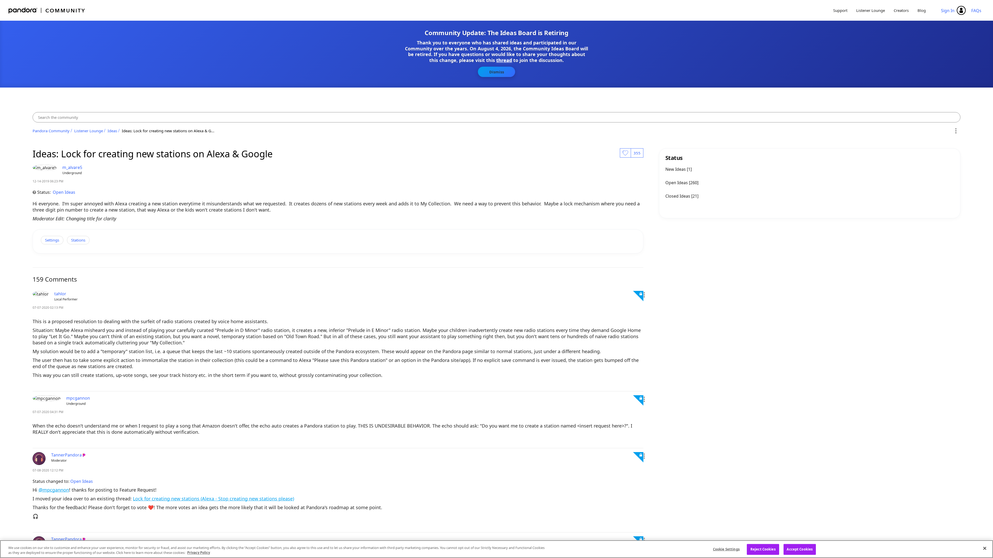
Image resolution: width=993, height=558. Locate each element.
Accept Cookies (800, 549)
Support (840, 10)
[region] (496, 549)
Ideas (112, 130)
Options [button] (955, 131)
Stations (78, 240)
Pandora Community (47, 10)
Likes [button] (625, 153)
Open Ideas (64, 192)
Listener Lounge (870, 10)
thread (504, 60)
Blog (921, 10)
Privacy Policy (198, 552)
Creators (901, 10)
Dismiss (496, 71)
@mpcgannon (54, 490)
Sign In (947, 10)
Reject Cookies (763, 549)
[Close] (984, 548)
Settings (52, 240)
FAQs (976, 10)
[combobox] (496, 117)
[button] (644, 295)
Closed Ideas (678, 196)
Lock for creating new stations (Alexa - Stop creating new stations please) (213, 498)
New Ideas (676, 169)
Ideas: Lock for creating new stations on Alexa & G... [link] (168, 130)
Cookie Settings (726, 549)
